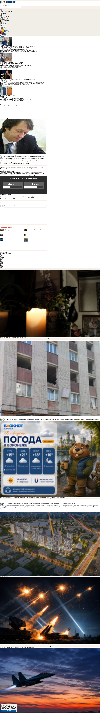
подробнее (9, 253)
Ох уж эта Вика (2, 52)
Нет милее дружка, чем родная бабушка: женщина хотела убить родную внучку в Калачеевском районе (60, 505)
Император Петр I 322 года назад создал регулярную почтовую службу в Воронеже (15, 196)
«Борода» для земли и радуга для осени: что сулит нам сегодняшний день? (54, 497)
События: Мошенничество (18, 198)
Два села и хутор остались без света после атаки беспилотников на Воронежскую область (13, 337)
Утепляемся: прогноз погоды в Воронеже (35, 644)
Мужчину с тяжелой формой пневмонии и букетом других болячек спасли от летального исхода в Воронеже (58, 644)
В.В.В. (1, 12)
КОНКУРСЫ (2, 15)
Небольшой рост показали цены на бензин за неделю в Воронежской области (60, 506)
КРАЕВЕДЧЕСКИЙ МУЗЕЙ (4, 16)
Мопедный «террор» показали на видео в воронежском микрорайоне (29, 497)
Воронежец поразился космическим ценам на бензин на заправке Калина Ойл (13, 49)
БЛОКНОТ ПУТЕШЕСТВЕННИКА (6, 11)
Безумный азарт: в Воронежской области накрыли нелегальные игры (24, 647)
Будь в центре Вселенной (5, 576)
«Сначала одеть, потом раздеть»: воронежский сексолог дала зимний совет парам (14, 84)
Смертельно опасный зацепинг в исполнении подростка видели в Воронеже (62, 503)
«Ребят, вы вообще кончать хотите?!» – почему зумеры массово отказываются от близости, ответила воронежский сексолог (22, 82)
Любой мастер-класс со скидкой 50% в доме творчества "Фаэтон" (11, 98)
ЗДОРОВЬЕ (2, 14)
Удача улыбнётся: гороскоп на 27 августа (7, 647)
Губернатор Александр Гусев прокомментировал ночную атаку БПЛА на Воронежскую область (15, 644)
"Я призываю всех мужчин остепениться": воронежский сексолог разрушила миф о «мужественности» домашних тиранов (21, 83)
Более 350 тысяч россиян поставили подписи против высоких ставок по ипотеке (36, 506)
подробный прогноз (3, 253)
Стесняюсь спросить (3, 69)
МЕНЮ (1, 9)
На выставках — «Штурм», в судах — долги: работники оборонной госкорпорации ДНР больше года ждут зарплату (18, 419)
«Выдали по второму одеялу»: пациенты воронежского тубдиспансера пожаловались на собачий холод (18, 51)
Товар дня (2, 85)
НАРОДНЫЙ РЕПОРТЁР (4, 18)
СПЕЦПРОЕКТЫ (3, 24)
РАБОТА (6, 30)
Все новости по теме (3, 48)
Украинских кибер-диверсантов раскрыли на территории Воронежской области (13, 197)
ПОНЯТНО (8, 710)
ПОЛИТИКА (2, 22)
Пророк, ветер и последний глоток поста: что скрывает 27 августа (84, 644)
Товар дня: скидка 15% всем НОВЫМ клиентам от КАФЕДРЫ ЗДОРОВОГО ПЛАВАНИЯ (15, 99)
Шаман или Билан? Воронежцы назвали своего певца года (10, 66)
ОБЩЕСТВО (2, 21)
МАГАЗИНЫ (5, 35)
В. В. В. (1, 101)
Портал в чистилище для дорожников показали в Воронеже (15, 506)
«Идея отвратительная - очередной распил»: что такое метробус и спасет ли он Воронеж (15, 65)
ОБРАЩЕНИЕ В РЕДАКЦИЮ (5, 20)
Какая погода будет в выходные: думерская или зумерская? (10, 67)
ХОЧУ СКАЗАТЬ (3, 28)
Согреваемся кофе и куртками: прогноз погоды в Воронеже (10, 497)
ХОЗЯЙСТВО (2, 27)
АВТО (1, 10)
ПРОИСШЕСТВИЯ (3, 23)
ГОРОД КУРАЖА (3, 13)
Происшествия (2, 117)
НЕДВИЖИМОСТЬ (3, 19)
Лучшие (5, 209)
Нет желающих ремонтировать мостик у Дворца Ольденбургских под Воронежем (67, 419)
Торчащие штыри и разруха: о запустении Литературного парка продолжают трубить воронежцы (17, 50)
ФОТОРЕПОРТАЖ (3, 26)
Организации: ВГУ (11, 198)
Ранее (10, 209)
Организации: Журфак (4, 198)
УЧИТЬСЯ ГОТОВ (6, 31)
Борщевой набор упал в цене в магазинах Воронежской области (45, 419)
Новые (1, 209)
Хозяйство (2, 68)
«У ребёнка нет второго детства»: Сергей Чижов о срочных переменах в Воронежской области (17, 507)
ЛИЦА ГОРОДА (2, 17)
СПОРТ (1, 25)
